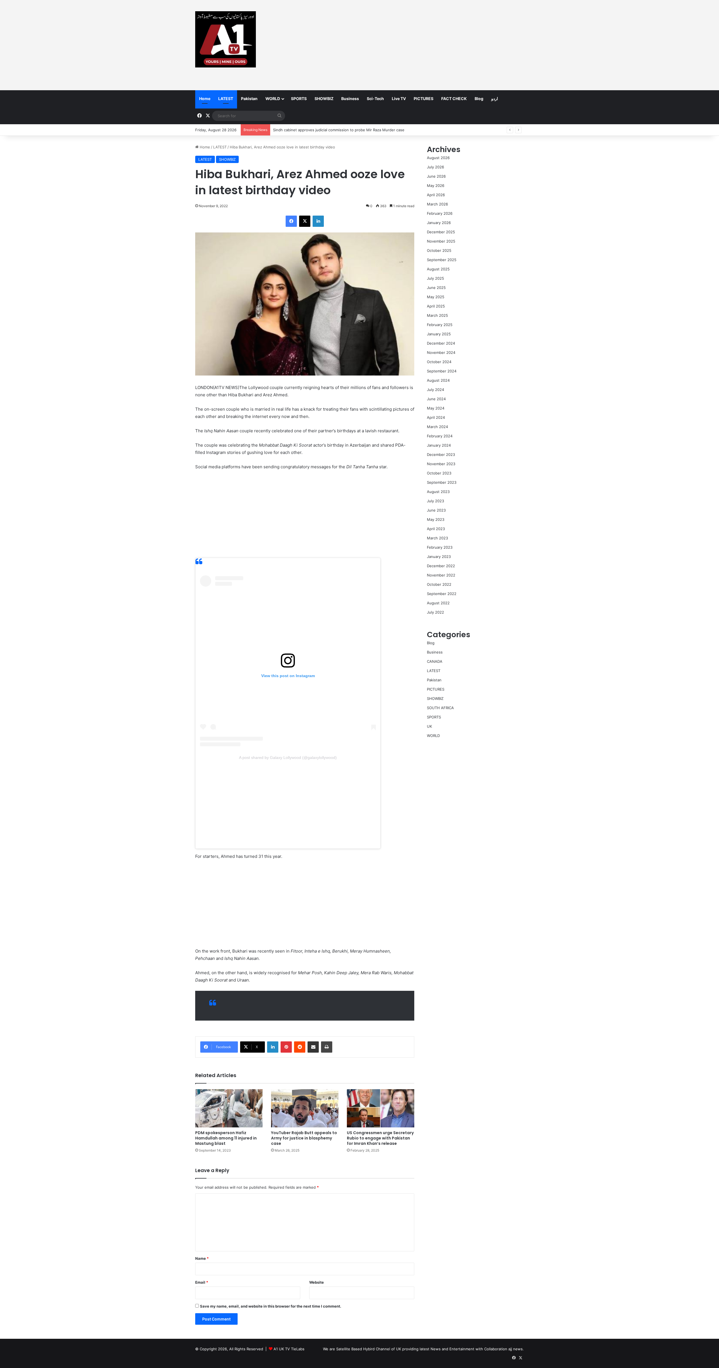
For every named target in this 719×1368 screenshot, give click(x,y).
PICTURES (423, 98)
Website (316, 1282)
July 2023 (435, 501)
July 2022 (435, 612)
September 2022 (441, 593)
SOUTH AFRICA (440, 708)
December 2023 (441, 454)
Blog (479, 98)
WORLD (272, 98)
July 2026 (435, 167)
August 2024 (438, 380)
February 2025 (439, 324)
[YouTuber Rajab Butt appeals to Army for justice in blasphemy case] (304, 1108)
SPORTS (299, 98)
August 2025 (438, 269)
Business (350, 98)
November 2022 (441, 575)
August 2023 (438, 491)
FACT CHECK (454, 98)
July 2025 (435, 278)
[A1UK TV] (225, 39)
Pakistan (249, 98)
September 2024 (441, 371)
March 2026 (437, 204)
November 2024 (441, 352)
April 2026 (436, 195)
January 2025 (439, 334)
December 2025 (441, 232)
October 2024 (439, 361)
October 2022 (439, 584)
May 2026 (435, 185)
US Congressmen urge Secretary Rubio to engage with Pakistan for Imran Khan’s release (380, 1138)
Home (204, 98)
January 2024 (439, 445)
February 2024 (439, 436)
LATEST (225, 98)
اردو (494, 98)
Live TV (399, 98)
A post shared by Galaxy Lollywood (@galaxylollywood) (288, 757)
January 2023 (439, 556)
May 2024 (435, 408)
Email (201, 1282)
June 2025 (436, 287)
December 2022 (441, 566)
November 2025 (441, 241)
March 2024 (437, 426)
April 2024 (436, 417)
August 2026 (438, 157)
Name (202, 1258)
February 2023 (439, 547)
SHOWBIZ (324, 98)
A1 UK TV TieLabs (289, 1349)
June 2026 (436, 176)
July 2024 (435, 389)
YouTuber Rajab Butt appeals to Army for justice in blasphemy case (304, 1138)
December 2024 (441, 343)
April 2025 (436, 306)
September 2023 (441, 482)
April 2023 (436, 528)
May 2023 (435, 519)
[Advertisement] (416, 45)
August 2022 (438, 603)
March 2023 (437, 538)
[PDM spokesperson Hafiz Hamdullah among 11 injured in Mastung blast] (229, 1108)
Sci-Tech (375, 98)
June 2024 (436, 399)
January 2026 (439, 222)
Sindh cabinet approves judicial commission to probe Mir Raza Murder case (338, 130)
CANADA (434, 661)
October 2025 (439, 250)
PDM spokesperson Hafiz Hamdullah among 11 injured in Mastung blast (226, 1138)
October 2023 (439, 473)
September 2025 (441, 259)
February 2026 (439, 213)
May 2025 (435, 297)
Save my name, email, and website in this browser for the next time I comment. (270, 1306)
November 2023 (441, 464)
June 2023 (436, 510)
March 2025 (437, 315)
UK (429, 726)
